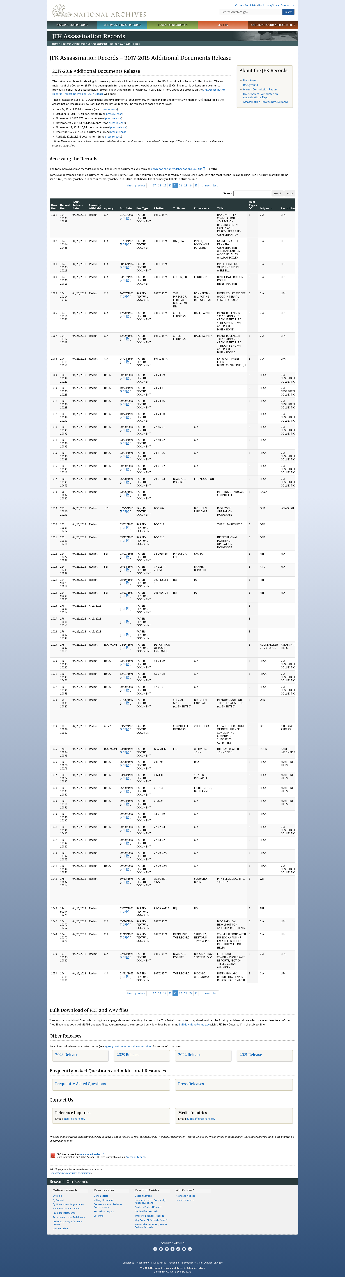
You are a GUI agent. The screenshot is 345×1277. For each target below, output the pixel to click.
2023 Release (128, 1054)
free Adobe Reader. (90, 1154)
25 (196, 185)
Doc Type (142, 208)
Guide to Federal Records (148, 1207)
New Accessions (185, 1200)
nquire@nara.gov (74, 1118)
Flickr (190, 1249)
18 (159, 185)
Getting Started (143, 1195)
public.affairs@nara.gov (200, 1118)
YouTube (178, 1249)
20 (170, 185)
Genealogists (101, 1195)
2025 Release (66, 1054)
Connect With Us (173, 1243)
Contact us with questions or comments (70, 1173)
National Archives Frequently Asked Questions (150, 1201)
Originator (266, 208)
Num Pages (253, 203)
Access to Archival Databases (69, 1217)
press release (109, 109)
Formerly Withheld (95, 206)
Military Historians (103, 1200)
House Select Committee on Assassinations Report (260, 95)
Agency (109, 208)
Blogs (184, 1249)
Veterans (99, 1215)
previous (140, 185)
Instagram (167, 1249)
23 (185, 185)
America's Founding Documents (273, 25)
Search (288, 11)
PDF (123, 218)
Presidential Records (64, 1212)
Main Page (249, 80)
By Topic (57, 1195)
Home (55, 43)
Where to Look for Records (149, 1215)
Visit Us (223, 25)
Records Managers (104, 1211)
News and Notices (185, 1195)
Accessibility (143, 1262)
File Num (159, 208)
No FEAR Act (205, 1262)
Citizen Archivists (246, 5)
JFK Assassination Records (102, 43)
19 (164, 185)
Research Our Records (72, 25)
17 (154, 185)
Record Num (65, 206)
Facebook (155, 1249)
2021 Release (251, 1054)
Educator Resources (172, 25)
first (130, 185)
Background (250, 85)
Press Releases (191, 1084)
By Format (58, 1200)
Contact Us (288, 5)
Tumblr (172, 1249)
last (215, 185)
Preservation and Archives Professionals (108, 1206)
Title (220, 208)
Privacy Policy (158, 1262)
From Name (201, 208)
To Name (179, 208)
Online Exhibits (60, 1228)
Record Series (290, 208)
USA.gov (218, 1262)
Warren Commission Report (260, 89)
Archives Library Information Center (68, 1223)
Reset (290, 193)
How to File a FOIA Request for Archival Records (151, 1226)
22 (180, 185)
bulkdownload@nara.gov (194, 1024)
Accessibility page (135, 1157)
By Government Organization (68, 1204)
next (208, 185)
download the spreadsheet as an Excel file (176, 169)
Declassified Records (146, 1211)
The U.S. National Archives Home (99, 10)
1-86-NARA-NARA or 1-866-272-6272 (172, 1271)
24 (190, 185)
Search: (228, 193)
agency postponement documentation (128, 1046)
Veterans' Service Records (122, 25)
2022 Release (189, 1054)
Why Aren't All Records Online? (151, 1220)
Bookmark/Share (268, 5)
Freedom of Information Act (182, 1262)
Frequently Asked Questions (80, 1084)
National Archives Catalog (66, 1208)
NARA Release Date (77, 205)
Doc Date (126, 208)
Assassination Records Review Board (265, 102)
